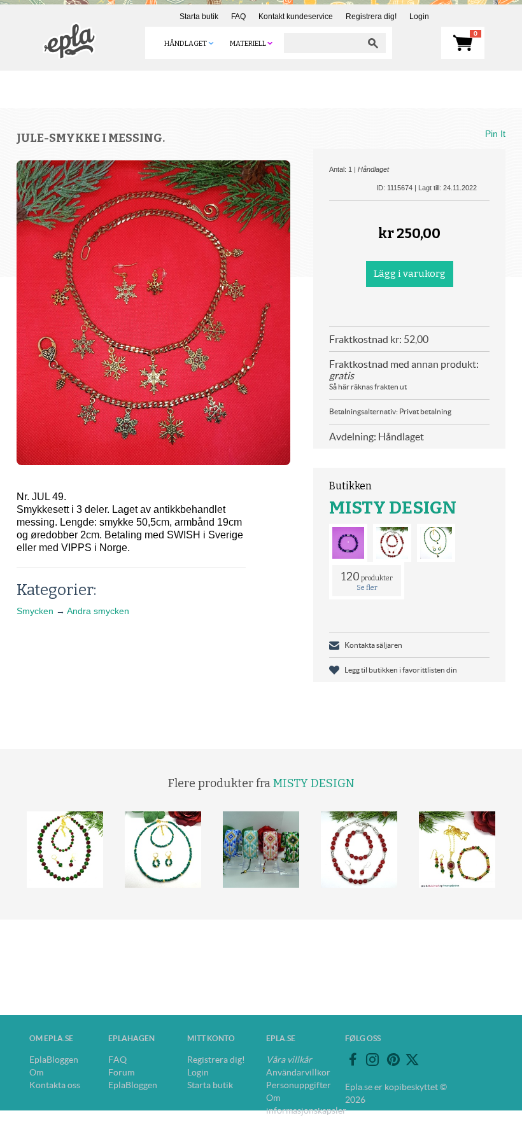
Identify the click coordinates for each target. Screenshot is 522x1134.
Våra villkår (289, 1059)
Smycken (35, 611)
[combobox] (322, 43)
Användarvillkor (298, 1072)
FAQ (238, 16)
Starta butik (199, 16)
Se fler (366, 588)
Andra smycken (98, 611)
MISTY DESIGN (392, 507)
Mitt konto (211, 1038)
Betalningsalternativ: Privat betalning (390, 411)
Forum (121, 1072)
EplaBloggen (53, 1059)
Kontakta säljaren (373, 645)
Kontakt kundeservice (295, 16)
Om (36, 1072)
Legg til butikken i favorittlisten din (400, 670)
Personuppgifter (298, 1085)
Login (419, 16)
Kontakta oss (54, 1085)
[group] (153, 312)
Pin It (495, 134)
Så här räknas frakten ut (368, 386)
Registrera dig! (371, 16)
